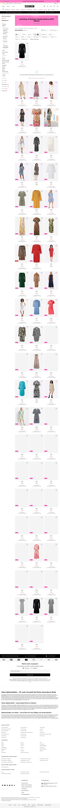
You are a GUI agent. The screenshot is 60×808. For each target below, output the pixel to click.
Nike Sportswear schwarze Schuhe (27, 732)
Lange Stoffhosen (24, 727)
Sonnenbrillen (42, 732)
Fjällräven (41, 750)
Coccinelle (22, 750)
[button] (44, 30)
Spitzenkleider (31, 28)
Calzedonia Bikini (24, 730)
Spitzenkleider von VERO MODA (7, 762)
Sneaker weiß (42, 735)
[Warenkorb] (57, 6)
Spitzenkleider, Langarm (25, 773)
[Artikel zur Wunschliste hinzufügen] (27, 43)
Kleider (25, 28)
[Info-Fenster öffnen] (57, 1)
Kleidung (46, 697)
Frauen (3, 6)
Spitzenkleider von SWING (6, 760)
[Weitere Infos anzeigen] (22, 67)
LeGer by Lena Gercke (24, 752)
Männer (8, 6)
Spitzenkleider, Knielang (25, 771)
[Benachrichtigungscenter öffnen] (51, 6)
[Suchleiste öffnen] (57, 9)
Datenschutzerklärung (13, 679)
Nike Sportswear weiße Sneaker (45, 734)
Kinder (13, 6)
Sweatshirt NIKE (23, 735)
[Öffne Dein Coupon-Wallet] (44, 6)
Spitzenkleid (42, 716)
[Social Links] (2, 785)
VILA (40, 742)
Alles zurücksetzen (35, 39)
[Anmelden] (47, 6)
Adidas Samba (4, 735)
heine (36, 28)
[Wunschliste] (54, 6)
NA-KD (2, 745)
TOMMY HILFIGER (43, 749)
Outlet (5, 3)
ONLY (2, 742)
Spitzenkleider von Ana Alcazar (26, 762)
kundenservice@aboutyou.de (23, 680)
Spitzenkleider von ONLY (44, 758)
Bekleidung (21, 28)
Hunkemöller (3, 752)
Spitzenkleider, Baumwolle (44, 771)
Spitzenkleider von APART (6, 758)
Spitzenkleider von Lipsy (44, 760)
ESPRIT (2, 750)
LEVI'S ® (22, 745)
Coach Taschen (23, 734)
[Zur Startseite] (8, 781)
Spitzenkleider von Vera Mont (26, 758)
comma (22, 749)
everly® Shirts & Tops (5, 734)
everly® (22, 742)
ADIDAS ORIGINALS (43, 745)
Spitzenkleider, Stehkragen (6, 773)
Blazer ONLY (3, 732)
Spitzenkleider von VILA (25, 760)
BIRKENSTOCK (4, 749)
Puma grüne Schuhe (4, 730)
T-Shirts (41, 730)
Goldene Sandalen (4, 727)
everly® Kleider (23, 737)
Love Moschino (42, 747)
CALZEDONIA (3, 747)
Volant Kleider (42, 727)
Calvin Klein (23, 747)
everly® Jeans (3, 737)
